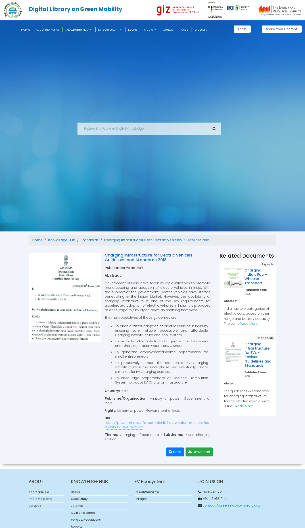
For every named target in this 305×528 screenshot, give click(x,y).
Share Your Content (281, 29)
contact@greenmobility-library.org (231, 505)
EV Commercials (147, 492)
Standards (90, 240)
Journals (77, 506)
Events (133, 30)
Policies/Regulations (86, 519)
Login (242, 29)
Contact (168, 30)
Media (149, 30)
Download (201, 451)
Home (37, 240)
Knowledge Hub (77, 30)
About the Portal (47, 30)
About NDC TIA (39, 492)
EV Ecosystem (108, 30)
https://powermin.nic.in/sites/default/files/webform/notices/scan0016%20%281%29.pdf (157, 424)
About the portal (40, 499)
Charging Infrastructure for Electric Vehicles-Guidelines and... (157, 240)
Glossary (200, 30)
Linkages (141, 499)
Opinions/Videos (83, 513)
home (25, 30)
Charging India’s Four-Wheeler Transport (255, 277)
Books (75, 492)
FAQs (184, 30)
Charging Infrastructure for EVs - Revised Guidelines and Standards (258, 354)
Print (176, 451)
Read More (249, 323)
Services (35, 506)
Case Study (79, 499)
